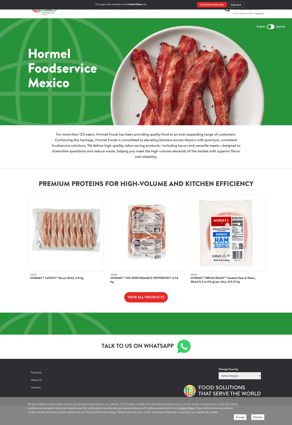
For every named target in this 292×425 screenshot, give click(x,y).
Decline (257, 417)
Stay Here (236, 4)
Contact (36, 387)
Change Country (228, 369)
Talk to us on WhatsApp (138, 346)
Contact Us (259, 14)
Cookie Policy (186, 408)
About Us (36, 380)
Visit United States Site (212, 4)
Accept (240, 417)
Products (36, 372)
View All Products (146, 297)
